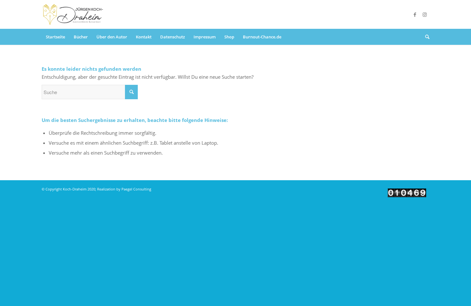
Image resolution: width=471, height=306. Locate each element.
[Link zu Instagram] (424, 14)
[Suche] (425, 37)
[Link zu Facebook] (415, 14)
